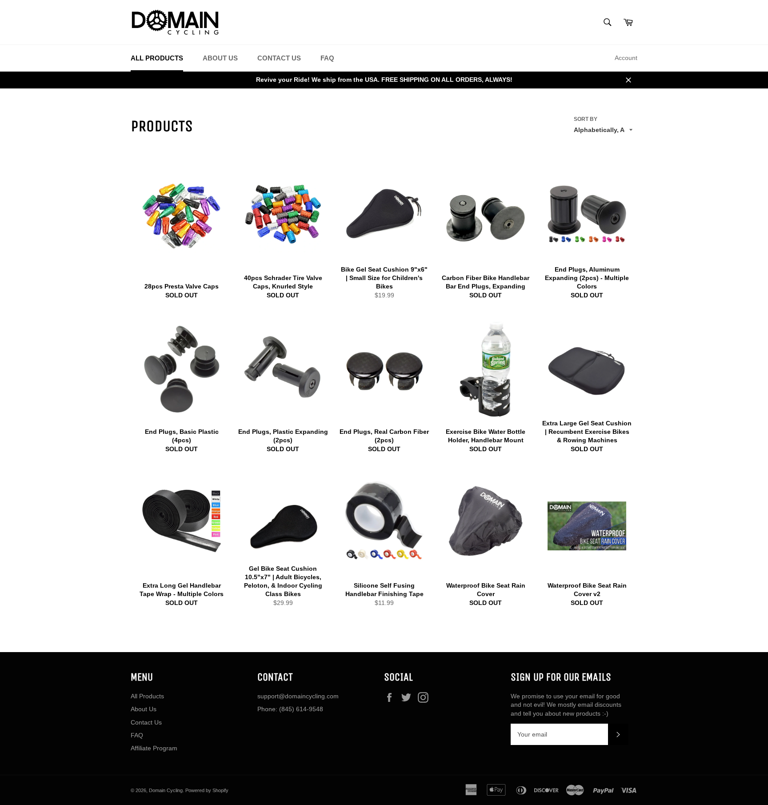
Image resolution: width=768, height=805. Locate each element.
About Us (220, 58)
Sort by (585, 119)
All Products (157, 58)
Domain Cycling (166, 790)
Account (626, 57)
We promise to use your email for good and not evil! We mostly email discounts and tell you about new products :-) (566, 705)
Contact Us (279, 58)
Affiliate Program (154, 748)
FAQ (327, 58)
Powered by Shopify (206, 790)
